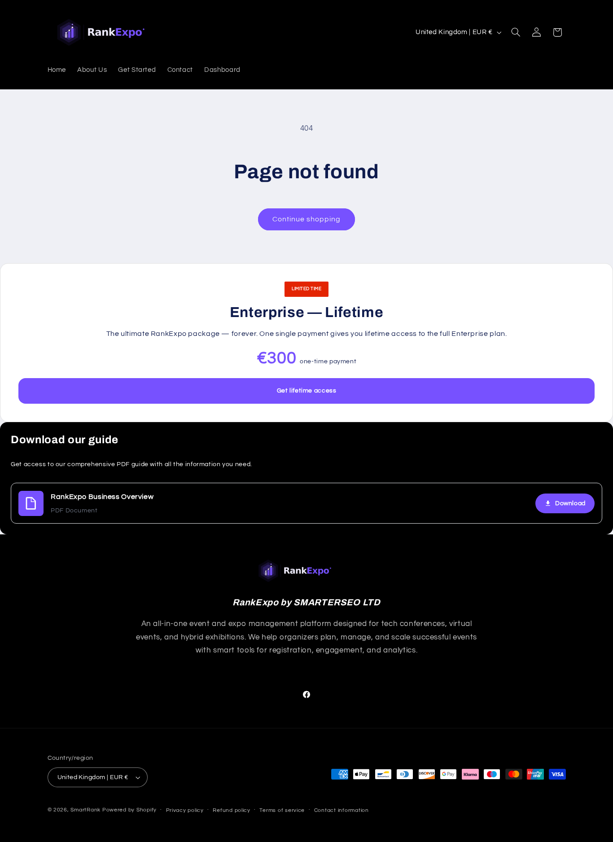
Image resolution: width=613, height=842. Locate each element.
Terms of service (282, 810)
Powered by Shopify (129, 809)
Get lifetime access (307, 391)
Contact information (341, 810)
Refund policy (231, 810)
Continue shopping (306, 219)
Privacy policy (185, 810)
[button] (515, 32)
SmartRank (85, 809)
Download (570, 503)
